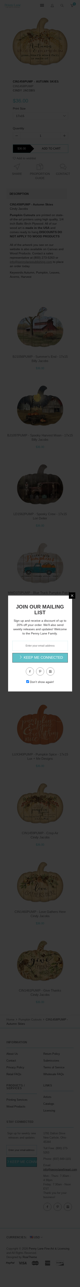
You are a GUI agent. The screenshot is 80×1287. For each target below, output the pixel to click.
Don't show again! (42, 682)
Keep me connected (43, 658)
